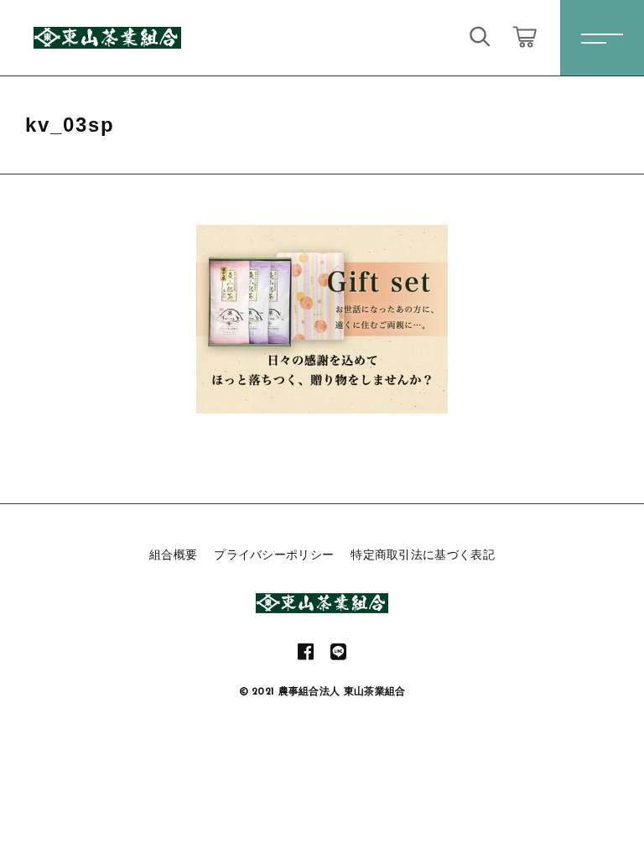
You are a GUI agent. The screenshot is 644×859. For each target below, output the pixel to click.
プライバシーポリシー (274, 554)
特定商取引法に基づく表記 (423, 554)
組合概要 (173, 554)
